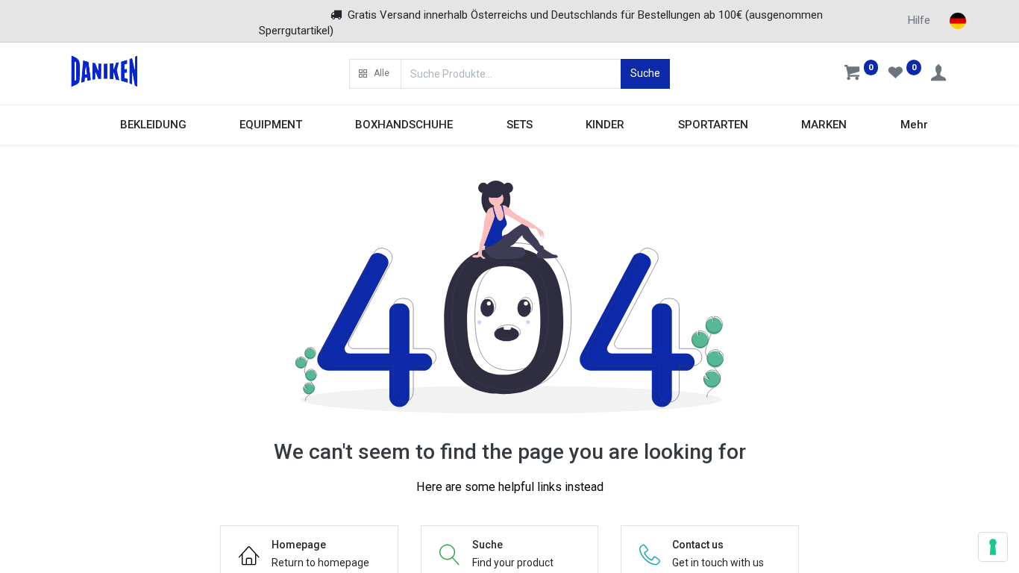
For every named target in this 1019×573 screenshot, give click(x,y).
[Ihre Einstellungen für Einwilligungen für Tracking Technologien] (993, 547)
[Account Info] (940, 74)
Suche (645, 73)
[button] (375, 74)
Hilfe (919, 20)
